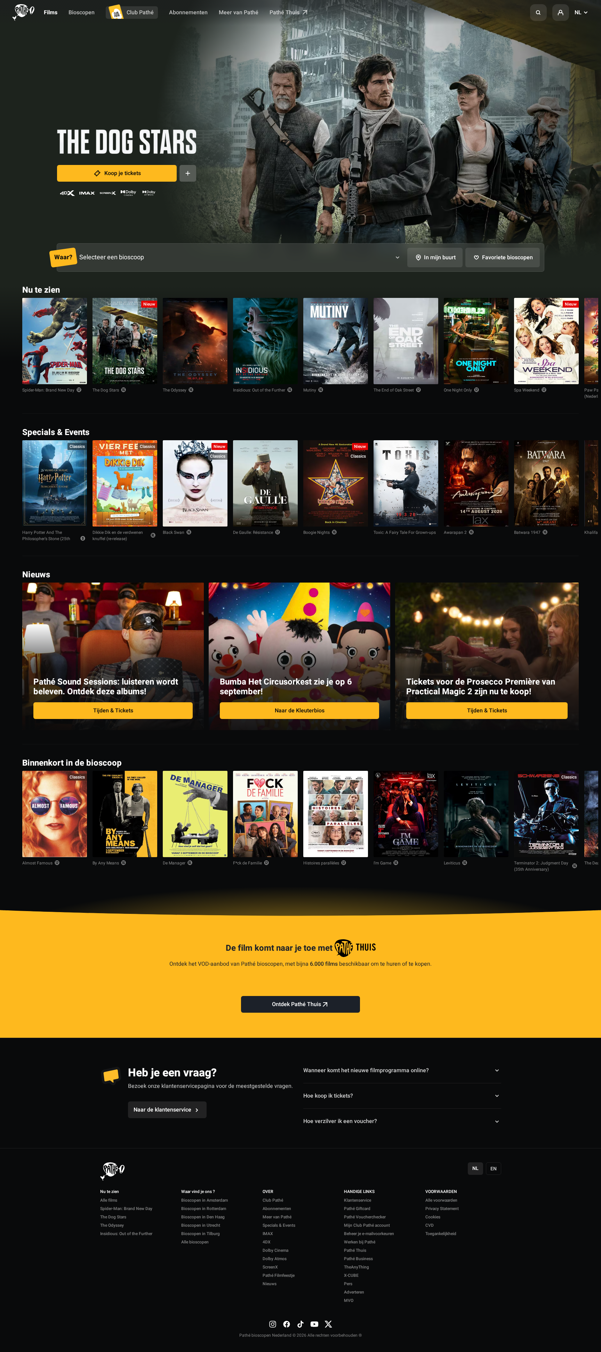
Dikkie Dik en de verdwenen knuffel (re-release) (118, 535)
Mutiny (309, 390)
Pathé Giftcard (357, 1208)
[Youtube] (314, 1324)
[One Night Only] (476, 341)
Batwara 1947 (527, 532)
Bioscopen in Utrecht (200, 1225)
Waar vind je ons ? (198, 1192)
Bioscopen (82, 12)
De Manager (174, 863)
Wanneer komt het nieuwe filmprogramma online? (366, 1070)
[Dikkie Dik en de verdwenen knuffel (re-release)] (125, 483)
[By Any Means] (125, 814)
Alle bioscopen (195, 1242)
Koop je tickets (122, 173)
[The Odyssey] (195, 341)
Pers (348, 1284)
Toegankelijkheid (440, 1234)
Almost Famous (37, 863)
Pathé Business (358, 1259)
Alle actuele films (552, 289)
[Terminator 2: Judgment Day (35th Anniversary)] (546, 814)
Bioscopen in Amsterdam (204, 1200)
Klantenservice (357, 1200)
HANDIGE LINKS (359, 1192)
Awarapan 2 (455, 532)
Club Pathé (140, 12)
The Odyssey (174, 390)
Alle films (108, 1200)
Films (50, 12)
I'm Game (382, 863)
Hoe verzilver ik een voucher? (340, 1121)
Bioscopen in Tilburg (200, 1234)
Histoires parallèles (321, 863)
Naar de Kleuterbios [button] (299, 710)
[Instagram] (273, 1324)
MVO (348, 1300)
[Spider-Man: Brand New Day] (54, 341)
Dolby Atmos (275, 1259)
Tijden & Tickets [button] (113, 710)
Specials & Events (279, 1225)
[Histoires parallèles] (335, 814)
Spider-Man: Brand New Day (48, 390)
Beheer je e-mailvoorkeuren (369, 1234)
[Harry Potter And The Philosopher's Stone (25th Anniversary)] (54, 483)
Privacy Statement (442, 1208)
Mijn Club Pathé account (367, 1225)
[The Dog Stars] (125, 341)
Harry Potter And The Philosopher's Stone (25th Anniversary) (46, 538)
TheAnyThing (356, 1267)
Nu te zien (109, 1192)
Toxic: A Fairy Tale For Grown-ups (405, 532)
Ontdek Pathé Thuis (296, 1004)
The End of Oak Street (394, 390)
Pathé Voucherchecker (365, 1217)
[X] (328, 1324)
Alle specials (557, 431)
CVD (429, 1225)
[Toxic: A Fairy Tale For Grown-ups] (406, 483)
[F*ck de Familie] (265, 814)
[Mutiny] (335, 341)
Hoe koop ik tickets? (328, 1096)
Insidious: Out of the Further (259, 390)
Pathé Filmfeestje (279, 1275)
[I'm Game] (406, 814)
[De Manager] (195, 814)
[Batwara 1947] (546, 483)
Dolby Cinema (275, 1250)
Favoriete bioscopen (507, 257)
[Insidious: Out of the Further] (265, 341)
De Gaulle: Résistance (253, 532)
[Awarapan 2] (476, 483)
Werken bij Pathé (359, 1242)
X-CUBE (351, 1275)
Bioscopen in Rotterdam (203, 1208)
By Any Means (106, 863)
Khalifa (591, 532)
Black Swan (173, 532)
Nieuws (270, 1284)
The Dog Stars (106, 390)
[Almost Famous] (54, 814)
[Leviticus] (476, 814)
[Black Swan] (195, 483)
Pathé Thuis (285, 12)
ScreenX (270, 1267)
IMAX (268, 1234)
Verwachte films (553, 762)
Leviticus (452, 863)
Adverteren (354, 1292)
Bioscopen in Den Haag (203, 1217)
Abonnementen (188, 12)
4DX (267, 1242)
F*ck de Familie (247, 863)
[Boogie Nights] (335, 483)
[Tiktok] (300, 1324)
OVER (268, 1192)
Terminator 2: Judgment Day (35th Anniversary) (541, 866)
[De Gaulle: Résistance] (265, 483)
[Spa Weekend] (546, 341)
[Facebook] (286, 1324)
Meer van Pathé (238, 12)
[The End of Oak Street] (406, 341)
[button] (538, 12)
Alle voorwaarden (441, 1200)
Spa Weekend (526, 390)
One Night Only (458, 390)
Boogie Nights (316, 532)
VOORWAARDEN (441, 1192)
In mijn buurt (440, 257)
